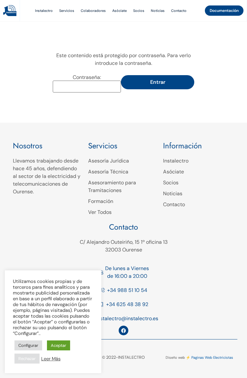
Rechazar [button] (27, 358)
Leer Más (50, 359)
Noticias (158, 10)
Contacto (179, 10)
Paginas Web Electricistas (212, 357)
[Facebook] (123, 330)
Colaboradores (93, 10)
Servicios (66, 10)
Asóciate (119, 10)
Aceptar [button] (58, 345)
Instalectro (44, 10)
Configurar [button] (28, 345)
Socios (138, 10)
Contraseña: (87, 77)
